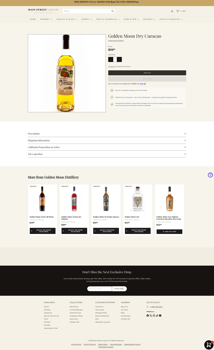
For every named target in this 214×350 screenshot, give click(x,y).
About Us (124, 307)
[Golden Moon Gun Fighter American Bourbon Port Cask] (169, 205)
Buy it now (147, 79)
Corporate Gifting (76, 316)
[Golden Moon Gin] (137, 204)
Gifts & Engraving (170, 19)
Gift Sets (47, 322)
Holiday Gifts (74, 322)
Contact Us (99, 307)
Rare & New (130, 19)
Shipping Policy (101, 313)
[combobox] (88, 11)
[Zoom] (67, 73)
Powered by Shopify (106, 347)
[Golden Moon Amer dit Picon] (42, 204)
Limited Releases (76, 310)
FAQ (97, 319)
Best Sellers (74, 307)
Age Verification (116, 344)
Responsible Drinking (132, 344)
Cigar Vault (74, 319)
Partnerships (126, 316)
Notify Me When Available (43, 230)
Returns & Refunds (102, 316)
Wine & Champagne (107, 19)
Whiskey (45, 19)
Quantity (111, 55)
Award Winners (75, 313)
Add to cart (170, 231)
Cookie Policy (103, 344)
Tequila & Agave (66, 19)
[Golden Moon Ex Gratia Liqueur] (106, 204)
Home (33, 19)
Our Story (124, 310)
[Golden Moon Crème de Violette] (74, 205)
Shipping (111, 66)
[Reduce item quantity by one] (110, 59)
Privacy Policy (76, 344)
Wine (46, 319)
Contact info (125, 319)
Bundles (148, 19)
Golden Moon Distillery (61, 177)
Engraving (48, 313)
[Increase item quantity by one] (119, 59)
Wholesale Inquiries (102, 322)
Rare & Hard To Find (51, 316)
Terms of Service (90, 344)
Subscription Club (51, 328)
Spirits (86, 19)
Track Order (99, 310)
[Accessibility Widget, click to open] (210, 175)
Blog (122, 313)
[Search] (112, 11)
